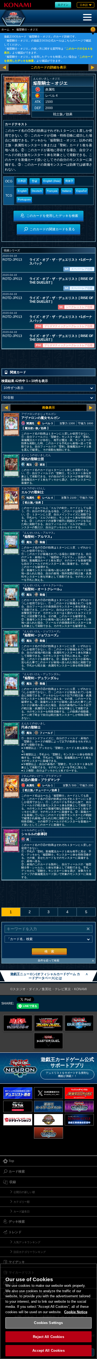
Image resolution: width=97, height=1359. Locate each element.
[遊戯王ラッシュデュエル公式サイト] (48, 1023)
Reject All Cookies (48, 1337)
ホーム (5, 29)
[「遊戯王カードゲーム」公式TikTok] (17, 1106)
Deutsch (37, 190)
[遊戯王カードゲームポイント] (48, 1106)
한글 (34, 180)
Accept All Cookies (48, 1350)
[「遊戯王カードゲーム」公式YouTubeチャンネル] (79, 1093)
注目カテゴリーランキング (29, 1251)
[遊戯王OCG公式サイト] (17, 1023)
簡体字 (69, 180)
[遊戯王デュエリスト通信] (17, 1093)
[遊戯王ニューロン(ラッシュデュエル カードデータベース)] (48, 1133)
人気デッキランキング (26, 1242)
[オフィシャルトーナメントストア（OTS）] (48, 1119)
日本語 (22, 180)
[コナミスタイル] (79, 1119)
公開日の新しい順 (24, 1192)
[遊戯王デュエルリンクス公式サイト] (79, 1023)
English (22, 190)
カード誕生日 (21, 1211)
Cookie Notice (75, 1312)
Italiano (66, 190)
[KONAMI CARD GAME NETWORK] (79, 1106)
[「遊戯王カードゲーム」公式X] (48, 1093)
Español (81, 190)
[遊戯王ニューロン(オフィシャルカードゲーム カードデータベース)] (13, 18)
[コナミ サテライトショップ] (17, 1119)
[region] (48, 1311)
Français (52, 190)
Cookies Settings (48, 1323)
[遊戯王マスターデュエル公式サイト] (48, 1041)
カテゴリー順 (21, 1201)
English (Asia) (51, 180)
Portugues (24, 199)
